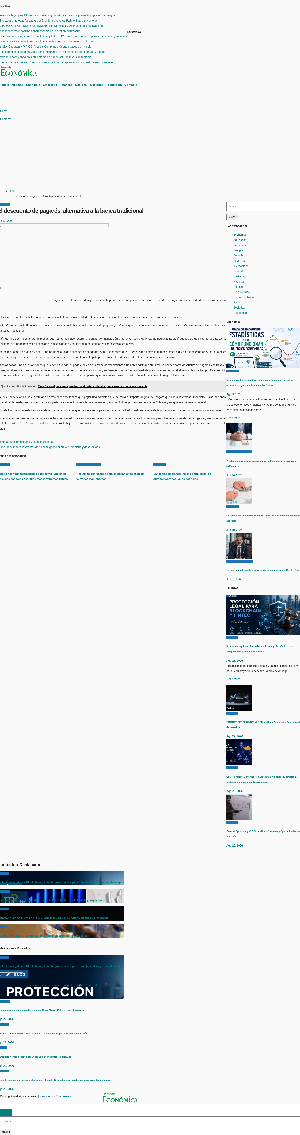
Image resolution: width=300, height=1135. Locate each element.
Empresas (50, 84)
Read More (233, 417)
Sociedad (96, 84)
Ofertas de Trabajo (244, 297)
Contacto (130, 84)
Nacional (81, 84)
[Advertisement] (81, 159)
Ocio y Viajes (241, 292)
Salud (237, 302)
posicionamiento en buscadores (103, 423)
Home (3, 111)
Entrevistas (240, 255)
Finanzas (66, 84)
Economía (33, 84)
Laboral (238, 271)
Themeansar (64, 1096)
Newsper (45, 1096)
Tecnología (114, 84)
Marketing (239, 276)
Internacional (241, 265)
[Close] (6, 1112)
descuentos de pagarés (99, 325)
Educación (240, 239)
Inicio (5, 84)
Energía (238, 250)
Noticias (17, 84)
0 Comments (90, 985)
